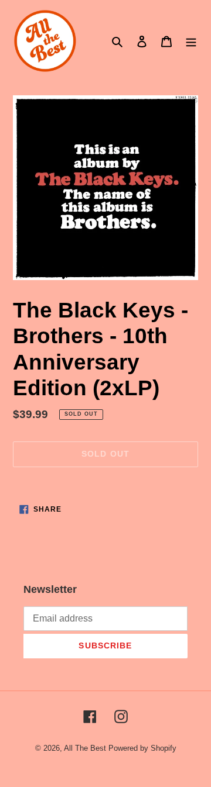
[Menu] (191, 41)
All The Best (85, 748)
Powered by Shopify (142, 748)
